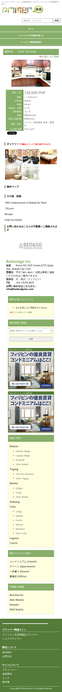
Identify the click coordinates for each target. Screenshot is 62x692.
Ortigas (19, 488)
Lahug (19, 511)
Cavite (14, 543)
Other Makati (22, 464)
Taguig (14, 469)
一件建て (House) (19, 571)
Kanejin (14, 604)
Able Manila (17, 599)
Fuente (19, 520)
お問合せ (7, 656)
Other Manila (22, 496)
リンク (5, 678)
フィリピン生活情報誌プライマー (20, 634)
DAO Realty (16, 609)
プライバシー (9, 669)
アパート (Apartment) (22, 566)
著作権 (5, 682)
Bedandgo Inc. (18, 261)
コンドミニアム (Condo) (23, 561)
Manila (14, 483)
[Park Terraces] (31, 85)
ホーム (31, 29)
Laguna (14, 538)
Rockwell (20, 459)
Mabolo (19, 515)
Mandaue (20, 528)
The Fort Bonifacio (25, 474)
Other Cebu (21, 533)
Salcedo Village (23, 451)
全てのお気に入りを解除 (22, 312)
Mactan (19, 524)
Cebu (13, 506)
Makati (14, 446)
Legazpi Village (23, 455)
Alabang (15, 501)
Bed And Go (16, 595)
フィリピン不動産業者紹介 (31, 42)
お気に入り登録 (50, 56)
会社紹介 (7, 652)
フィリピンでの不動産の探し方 (31, 35)
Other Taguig (22, 478)
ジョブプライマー (12, 638)
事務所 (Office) (18, 576)
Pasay (19, 492)
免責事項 (7, 673)
